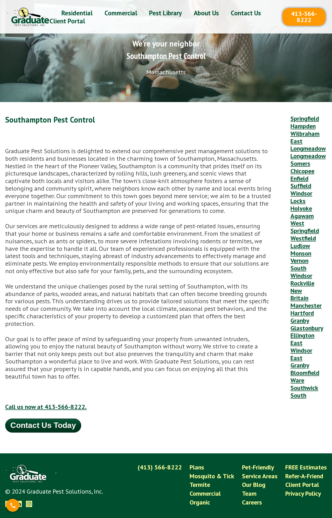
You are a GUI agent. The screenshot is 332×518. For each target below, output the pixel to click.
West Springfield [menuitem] (304, 227)
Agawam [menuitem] (302, 216)
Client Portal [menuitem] (67, 21)
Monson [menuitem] (300, 253)
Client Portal (302, 485)
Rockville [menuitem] (302, 283)
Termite (200, 485)
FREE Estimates (306, 467)
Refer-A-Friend (304, 476)
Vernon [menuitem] (299, 261)
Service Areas (260, 476)
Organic (200, 502)
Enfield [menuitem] (299, 178)
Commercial (205, 493)
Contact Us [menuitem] (246, 13)
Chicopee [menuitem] (302, 171)
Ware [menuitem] (297, 380)
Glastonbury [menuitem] (306, 328)
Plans (197, 467)
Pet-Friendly (258, 467)
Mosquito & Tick (212, 476)
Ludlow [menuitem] (300, 246)
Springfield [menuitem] (304, 119)
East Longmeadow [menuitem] (308, 145)
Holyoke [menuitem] (301, 208)
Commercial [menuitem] (121, 13)
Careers (252, 502)
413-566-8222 (304, 17)
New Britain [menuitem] (299, 294)
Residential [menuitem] (77, 13)
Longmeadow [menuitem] (308, 156)
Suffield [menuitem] (300, 186)
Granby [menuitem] (299, 321)
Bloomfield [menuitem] (304, 373)
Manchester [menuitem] (306, 305)
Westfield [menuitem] (303, 238)
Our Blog (253, 485)
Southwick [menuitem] (304, 388)
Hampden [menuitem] (303, 126)
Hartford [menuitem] (302, 313)
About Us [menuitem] (206, 13)
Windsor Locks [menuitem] (301, 197)
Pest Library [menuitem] (165, 13)
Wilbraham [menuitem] (305, 134)
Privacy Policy (303, 493)
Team (249, 493)
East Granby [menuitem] (299, 361)
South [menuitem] (298, 395)
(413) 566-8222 (160, 467)
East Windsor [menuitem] (301, 346)
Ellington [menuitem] (302, 335)
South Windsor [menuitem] (301, 272)
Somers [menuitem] (300, 163)
